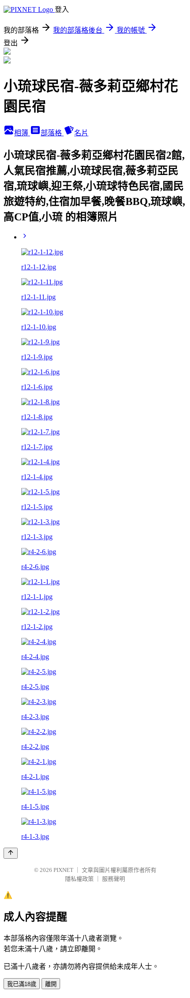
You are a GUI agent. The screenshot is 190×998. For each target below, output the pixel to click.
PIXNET (63, 870)
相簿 (22, 133)
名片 (81, 133)
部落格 (52, 133)
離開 (51, 984)
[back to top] (11, 853)
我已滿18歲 (21, 984)
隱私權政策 (79, 878)
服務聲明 (113, 878)
